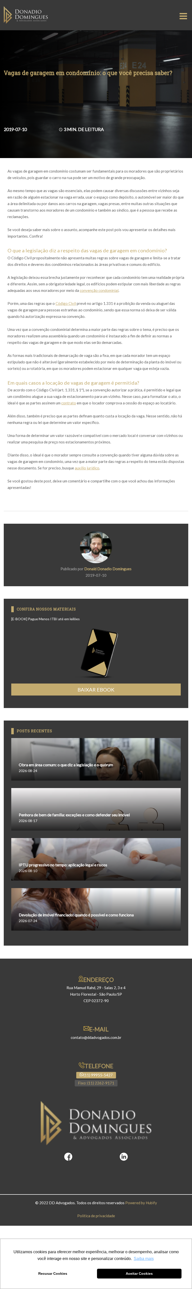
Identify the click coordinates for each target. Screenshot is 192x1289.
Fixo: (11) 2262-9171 (96, 1083)
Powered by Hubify (141, 1202)
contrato (68, 403)
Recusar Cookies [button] (52, 1273)
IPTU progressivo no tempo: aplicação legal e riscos (63, 864)
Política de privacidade (96, 1215)
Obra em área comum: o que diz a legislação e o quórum (66, 764)
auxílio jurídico (87, 468)
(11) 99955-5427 (98, 1075)
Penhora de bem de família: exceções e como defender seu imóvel (74, 814)
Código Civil (66, 303)
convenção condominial (99, 290)
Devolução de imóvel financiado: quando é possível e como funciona (76, 914)
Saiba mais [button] (144, 1258)
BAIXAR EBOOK (96, 690)
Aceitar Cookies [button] (139, 1273)
